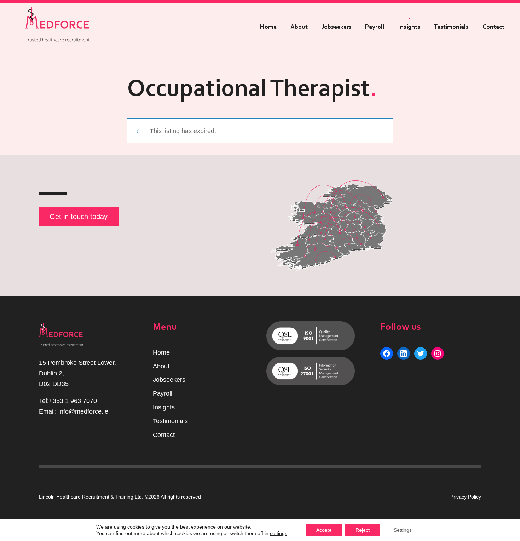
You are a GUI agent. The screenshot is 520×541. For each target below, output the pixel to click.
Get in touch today (79, 216)
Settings (403, 530)
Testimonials (451, 27)
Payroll (375, 27)
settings (278, 533)
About (299, 27)
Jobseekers (337, 27)
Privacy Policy (465, 497)
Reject (363, 530)
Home (268, 27)
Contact (493, 27)
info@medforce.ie (83, 411)
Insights (409, 27)
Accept (323, 530)
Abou (160, 366)
